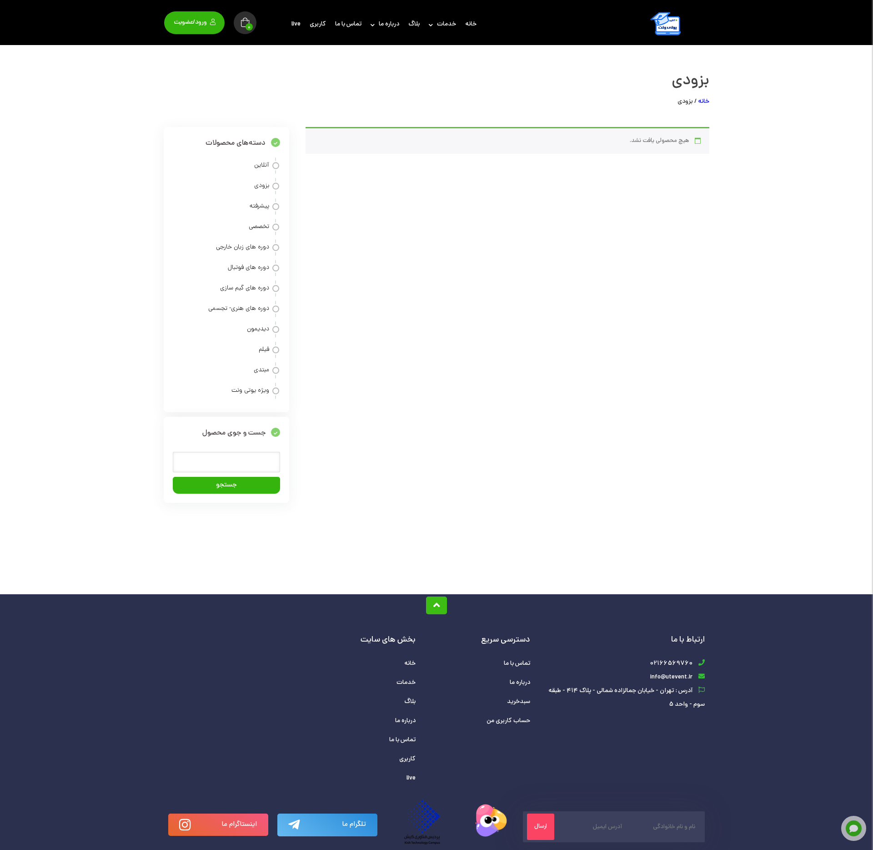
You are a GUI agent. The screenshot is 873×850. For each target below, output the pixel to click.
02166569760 (671, 663)
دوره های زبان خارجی (242, 247)
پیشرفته (259, 206)
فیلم (264, 349)
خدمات (446, 24)
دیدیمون (258, 329)
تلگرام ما (354, 825)
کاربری (318, 24)
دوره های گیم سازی (244, 288)
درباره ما (389, 24)
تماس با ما (348, 24)
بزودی (261, 186)
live (296, 24)
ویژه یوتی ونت (250, 390)
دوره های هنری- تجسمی (238, 309)
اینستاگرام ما (239, 825)
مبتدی (261, 370)
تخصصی (259, 227)
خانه (471, 24)
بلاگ (414, 24)
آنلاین (261, 165)
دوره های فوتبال (248, 268)
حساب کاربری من (508, 721)
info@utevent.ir (671, 677)
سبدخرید (518, 702)
